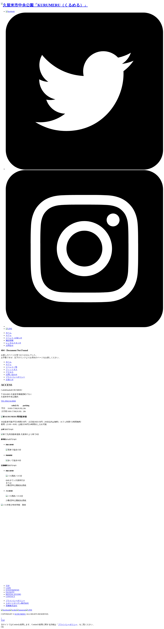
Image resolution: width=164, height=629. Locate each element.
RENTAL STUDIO (13, 594)
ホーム (9, 333)
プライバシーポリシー (15, 377)
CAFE (8, 588)
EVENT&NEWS (12, 590)
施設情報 (9, 340)
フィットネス (11, 370)
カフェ (9, 335)
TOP (7, 586)
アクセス (9, 372)
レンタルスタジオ (13, 343)
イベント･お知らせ (14, 338)
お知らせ (9, 380)
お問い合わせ (11, 375)
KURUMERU (20, 614)
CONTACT (10, 596)
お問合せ (9, 345)
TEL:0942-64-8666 (8, 401)
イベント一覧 (11, 367)
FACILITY (10, 592)
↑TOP (3, 619)
